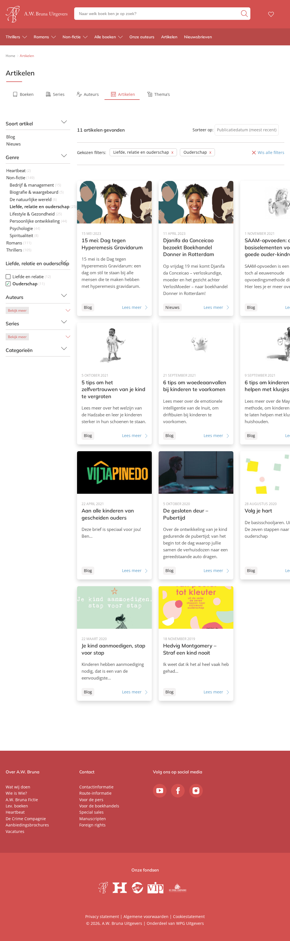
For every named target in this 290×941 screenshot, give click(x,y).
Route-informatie (95, 793)
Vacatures (15, 831)
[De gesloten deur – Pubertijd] (196, 515)
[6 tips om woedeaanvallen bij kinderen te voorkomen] (196, 383)
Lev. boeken (17, 806)
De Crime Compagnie (26, 818)
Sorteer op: (203, 129)
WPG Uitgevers (190, 923)
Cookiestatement (189, 916)
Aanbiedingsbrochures (27, 825)
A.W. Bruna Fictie (22, 799)
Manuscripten (92, 818)
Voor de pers (91, 799)
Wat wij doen (18, 787)
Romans (41, 36)
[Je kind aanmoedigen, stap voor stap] (114, 643)
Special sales (91, 812)
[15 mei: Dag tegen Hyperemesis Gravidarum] (114, 248)
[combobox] (247, 130)
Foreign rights (92, 825)
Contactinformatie (96, 787)
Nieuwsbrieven (198, 36)
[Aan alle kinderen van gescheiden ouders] (114, 515)
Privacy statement (102, 916)
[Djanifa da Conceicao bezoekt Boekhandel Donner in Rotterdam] (196, 248)
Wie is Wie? (16, 793)
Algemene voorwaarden (146, 916)
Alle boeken (105, 36)
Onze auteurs (141, 36)
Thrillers (13, 36)
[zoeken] (245, 13)
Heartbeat (15, 812)
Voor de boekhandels (99, 806)
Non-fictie (72, 36)
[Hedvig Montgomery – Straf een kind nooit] (196, 643)
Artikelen (169, 36)
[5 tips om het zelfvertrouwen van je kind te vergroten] (114, 383)
